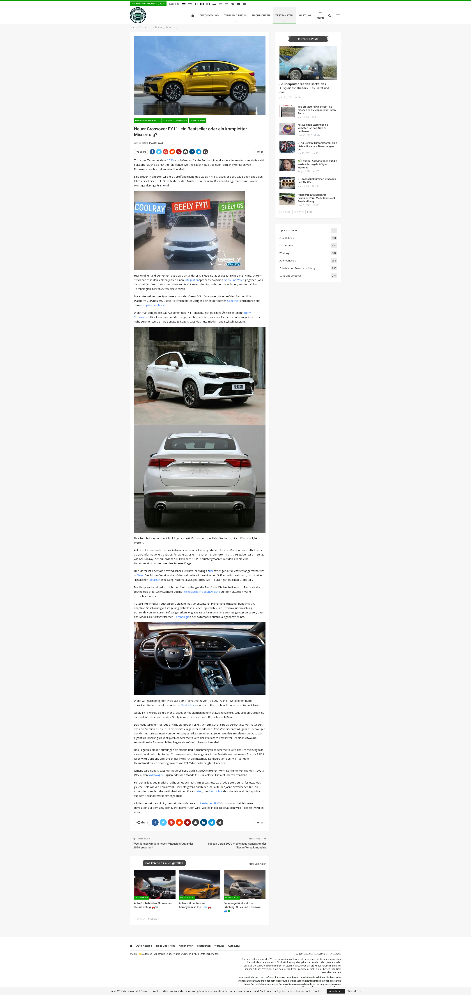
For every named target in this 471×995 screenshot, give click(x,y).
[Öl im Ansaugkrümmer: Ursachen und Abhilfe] (287, 183)
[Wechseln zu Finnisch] (196, 4)
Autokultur (234, 945)
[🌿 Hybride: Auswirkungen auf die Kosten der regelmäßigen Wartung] (287, 165)
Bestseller (187, 705)
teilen (198, 791)
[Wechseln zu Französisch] (202, 4)
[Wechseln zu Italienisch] (208, 4)
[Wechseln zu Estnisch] (190, 4)
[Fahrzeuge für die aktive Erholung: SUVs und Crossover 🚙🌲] (244, 884)
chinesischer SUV (208, 803)
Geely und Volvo (234, 280)
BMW (247, 312)
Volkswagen (156, 775)
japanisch (154, 579)
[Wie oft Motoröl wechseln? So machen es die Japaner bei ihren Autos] (287, 111)
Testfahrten (284, 15)
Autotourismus (287, 260)
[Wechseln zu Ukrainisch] (226, 4)
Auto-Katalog (209, 15)
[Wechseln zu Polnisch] (214, 4)
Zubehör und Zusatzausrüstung (297, 268)
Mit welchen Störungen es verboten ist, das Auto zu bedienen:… (313, 128)
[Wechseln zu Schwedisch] (244, 4)
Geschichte (215, 791)
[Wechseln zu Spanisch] (220, 4)
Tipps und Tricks (235, 15)
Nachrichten (261, 15)
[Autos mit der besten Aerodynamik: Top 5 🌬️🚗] (199, 884)
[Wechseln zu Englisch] (232, 4)
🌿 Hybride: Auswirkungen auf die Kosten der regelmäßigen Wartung (317, 164)
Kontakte (174, 3)
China (140, 575)
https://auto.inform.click (291, 959)
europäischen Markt (152, 305)
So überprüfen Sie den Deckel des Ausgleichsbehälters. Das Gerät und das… (304, 88)
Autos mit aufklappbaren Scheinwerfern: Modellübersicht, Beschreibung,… (317, 198)
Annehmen (335, 991)
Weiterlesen (355, 991)
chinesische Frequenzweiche (202, 591)
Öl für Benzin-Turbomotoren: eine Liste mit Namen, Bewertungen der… (317, 146)
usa (211, 571)
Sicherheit (233, 300)
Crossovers (141, 317)
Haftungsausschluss (326, 984)
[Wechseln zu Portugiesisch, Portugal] (238, 4)
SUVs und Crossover (175, 120)
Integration (192, 280)
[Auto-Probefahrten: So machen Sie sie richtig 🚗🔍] (155, 884)
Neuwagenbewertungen (148, 120)
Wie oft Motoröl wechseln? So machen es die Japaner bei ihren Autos (317, 110)
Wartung (305, 15)
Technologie (182, 617)
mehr (320, 17)
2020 (170, 160)
